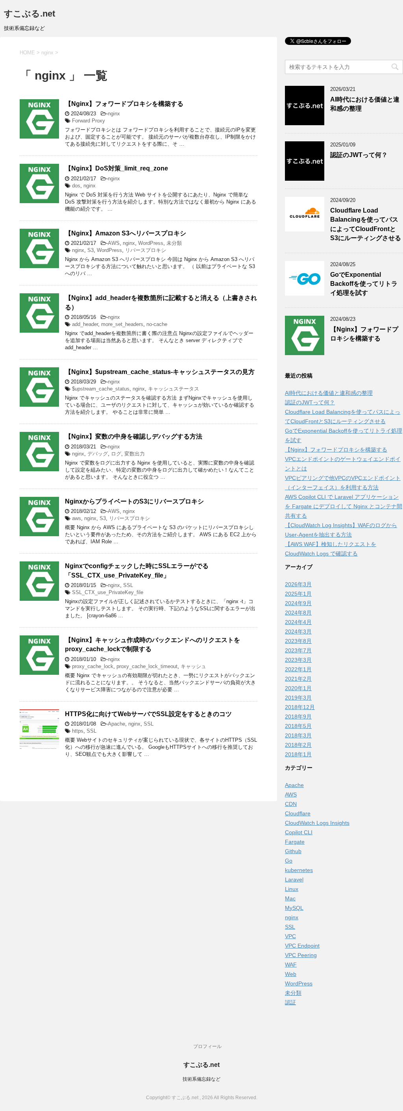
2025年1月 (298, 594)
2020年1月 (298, 688)
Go (288, 860)
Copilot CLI (298, 832)
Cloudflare (298, 813)
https (77, 731)
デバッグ (97, 454)
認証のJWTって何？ (359, 155)
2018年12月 (300, 707)
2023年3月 (298, 660)
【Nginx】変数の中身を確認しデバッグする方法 (133, 436)
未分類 (174, 243)
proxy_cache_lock (92, 666)
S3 (90, 250)
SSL (128, 585)
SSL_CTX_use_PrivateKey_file (107, 592)
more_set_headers (122, 324)
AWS (114, 243)
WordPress (150, 243)
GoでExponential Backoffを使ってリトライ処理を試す (363, 283)
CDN (291, 804)
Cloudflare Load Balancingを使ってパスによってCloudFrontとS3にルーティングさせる (365, 224)
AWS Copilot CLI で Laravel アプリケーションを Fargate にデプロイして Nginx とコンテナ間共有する (343, 506)
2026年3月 (298, 584)
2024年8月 (298, 612)
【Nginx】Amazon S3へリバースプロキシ (125, 233)
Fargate (295, 842)
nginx (114, 114)
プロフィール (207, 1046)
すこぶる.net (29, 14)
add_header (85, 324)
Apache (116, 724)
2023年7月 (298, 650)
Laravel (294, 879)
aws (76, 518)
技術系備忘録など (201, 1079)
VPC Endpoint (302, 945)
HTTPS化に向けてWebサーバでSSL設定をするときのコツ (148, 714)
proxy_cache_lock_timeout (146, 666)
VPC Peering (301, 955)
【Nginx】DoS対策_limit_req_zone (116, 168)
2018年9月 (298, 716)
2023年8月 (298, 641)
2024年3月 (298, 631)
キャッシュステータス (173, 389)
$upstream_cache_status (100, 389)
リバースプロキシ (145, 250)
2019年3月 (298, 697)
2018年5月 (298, 726)
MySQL (294, 908)
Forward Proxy (88, 121)
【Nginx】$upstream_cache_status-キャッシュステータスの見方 (160, 371)
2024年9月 (298, 603)
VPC (290, 936)
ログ (116, 454)
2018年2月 (298, 745)
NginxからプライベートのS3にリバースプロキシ (134, 501)
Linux (291, 889)
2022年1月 (298, 669)
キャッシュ (193, 666)
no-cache (156, 324)
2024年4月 (298, 622)
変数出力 (134, 454)
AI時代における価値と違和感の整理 (329, 393)
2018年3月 (298, 735)
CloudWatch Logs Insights (317, 823)
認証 (290, 1002)
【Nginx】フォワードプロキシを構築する (124, 103)
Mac (290, 898)
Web (290, 974)
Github (293, 851)
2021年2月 (298, 679)
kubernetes (299, 870)
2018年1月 (298, 754)
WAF (291, 964)
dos (76, 186)
